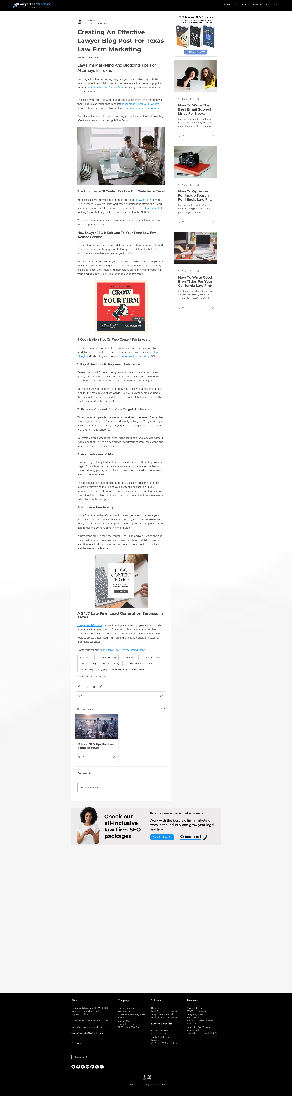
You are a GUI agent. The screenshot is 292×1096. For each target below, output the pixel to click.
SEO (159, 657)
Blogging (102, 669)
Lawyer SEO (146, 657)
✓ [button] (104, 1032)
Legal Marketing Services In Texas (128, 669)
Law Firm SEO (128, 657)
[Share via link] (101, 686)
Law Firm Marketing (107, 657)
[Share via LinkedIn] (93, 686)
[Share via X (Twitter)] (86, 686)
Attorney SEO (86, 657)
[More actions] (163, 22)
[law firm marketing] (87, 1067)
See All (162, 708)
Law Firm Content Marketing (138, 663)
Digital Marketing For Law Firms (92, 676)
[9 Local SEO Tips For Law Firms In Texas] (96, 726)
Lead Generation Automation (165, 1011)
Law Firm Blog (86, 669)
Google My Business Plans (163, 1014)
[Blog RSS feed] (102, 1067)
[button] (81, 1057)
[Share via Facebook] (78, 686)
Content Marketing (110, 663)
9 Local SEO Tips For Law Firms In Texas (96, 746)
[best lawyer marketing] (97, 1067)
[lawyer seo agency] (78, 1067)
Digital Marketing (87, 663)
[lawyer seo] (73, 1067)
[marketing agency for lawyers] (83, 1067)
